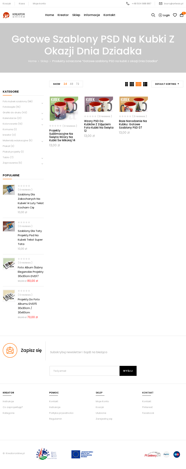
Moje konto (39, 3)
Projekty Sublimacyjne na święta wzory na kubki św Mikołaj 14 (62, 135)
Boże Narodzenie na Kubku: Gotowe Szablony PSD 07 (133, 124)
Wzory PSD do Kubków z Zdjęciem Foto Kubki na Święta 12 (99, 126)
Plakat (6, 146)
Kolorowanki (10, 123)
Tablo (6, 157)
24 (65, 84)
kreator (7, 135)
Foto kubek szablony (15, 101)
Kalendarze (10, 118)
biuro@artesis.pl (173, 3)
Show (56, 84)
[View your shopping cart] (181, 15)
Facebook (148, 413)
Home (32, 61)
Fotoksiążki (9, 107)
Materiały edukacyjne (15, 140)
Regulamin (55, 419)
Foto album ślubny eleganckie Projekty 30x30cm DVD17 (30, 271)
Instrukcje (54, 407)
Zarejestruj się (104, 419)
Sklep (44, 61)
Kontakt (53, 401)
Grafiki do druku (12, 112)
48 (71, 84)
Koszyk (7, 3)
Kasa (22, 3)
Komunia (8, 129)
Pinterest (147, 407)
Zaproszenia (10, 163)
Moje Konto (102, 401)
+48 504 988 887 (141, 3)
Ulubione (101, 413)
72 (77, 84)
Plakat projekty (11, 151)
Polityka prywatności (61, 413)
